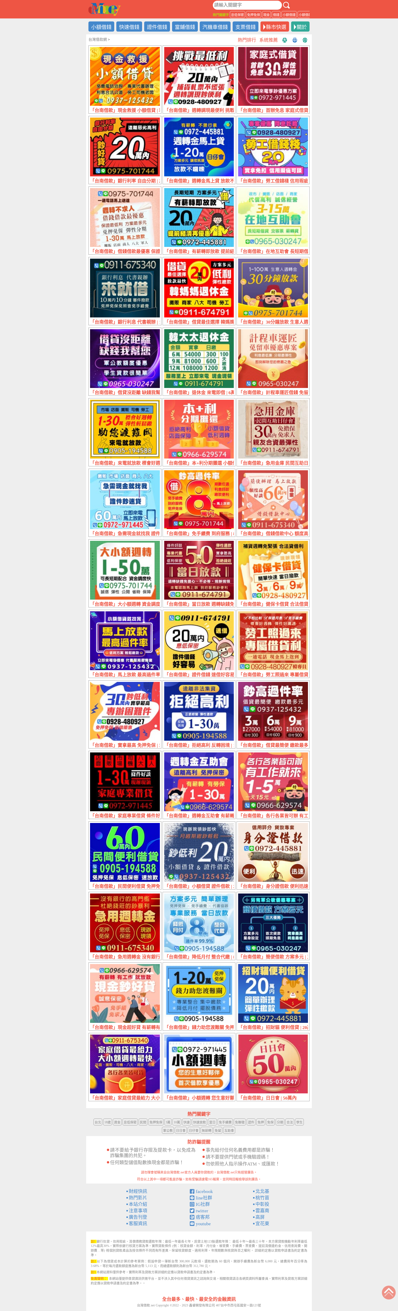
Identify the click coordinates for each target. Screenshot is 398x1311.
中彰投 (262, 1204)
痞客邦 (203, 1217)
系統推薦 (268, 40)
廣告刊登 (138, 1217)
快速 (186, 1122)
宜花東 (262, 1223)
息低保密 (237, 15)
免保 (270, 1122)
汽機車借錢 (215, 27)
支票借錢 (245, 27)
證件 (251, 1122)
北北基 (262, 1191)
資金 (117, 1122)
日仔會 (194, 1130)
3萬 (168, 1122)
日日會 (181, 1130)
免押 (261, 1122)
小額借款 (305, 15)
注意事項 (138, 1210)
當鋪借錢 (185, 27)
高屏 (260, 1217)
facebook (204, 1191)
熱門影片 (138, 1197)
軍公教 (168, 1130)
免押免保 (253, 15)
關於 (302, 27)
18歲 (107, 1122)
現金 (266, 15)
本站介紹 (138, 1204)
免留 (218, 1130)
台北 (98, 1122)
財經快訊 (138, 1191)
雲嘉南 (262, 1210)
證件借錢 (157, 27)
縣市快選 (276, 27)
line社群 (204, 1197)
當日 (212, 1122)
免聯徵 (240, 1122)
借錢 (276, 15)
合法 (290, 1122)
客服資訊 (138, 1223)
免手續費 (225, 1122)
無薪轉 (206, 1130)
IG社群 (203, 1204)
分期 (280, 1122)
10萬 (177, 1122)
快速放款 (199, 1122)
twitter (202, 1210)
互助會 (229, 1130)
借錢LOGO (104, 9)
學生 (299, 1122)
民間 (143, 1122)
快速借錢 (129, 27)
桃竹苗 (262, 1197)
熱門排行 (247, 40)
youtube (203, 1223)
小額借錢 (289, 15)
